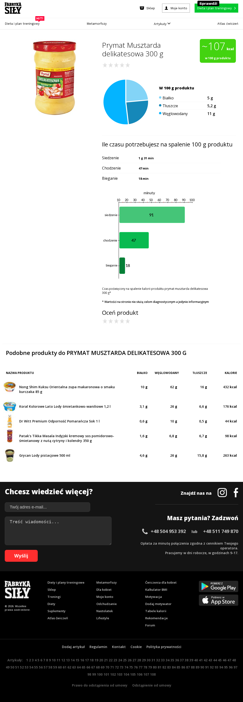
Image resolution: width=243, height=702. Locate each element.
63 (74, 667)
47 (229, 660)
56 (41, 667)
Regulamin (98, 646)
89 (197, 667)
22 (110, 660)
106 (139, 674)
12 (63, 660)
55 (36, 667)
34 (167, 660)
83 (169, 667)
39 (191, 660)
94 (221, 667)
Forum (150, 625)
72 (117, 667)
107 (146, 674)
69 (102, 667)
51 (17, 667)
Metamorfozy (97, 23)
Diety (51, 604)
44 (215, 660)
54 (31, 667)
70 (107, 667)
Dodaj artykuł (73, 646)
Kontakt (119, 646)
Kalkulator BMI (156, 589)
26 (129, 660)
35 (172, 660)
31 (153, 660)
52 (22, 667)
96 (231, 667)
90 (202, 667)
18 (91, 660)
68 (98, 667)
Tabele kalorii (155, 611)
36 (177, 660)
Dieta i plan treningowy (23, 22)
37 (182, 660)
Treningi (54, 597)
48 (234, 660)
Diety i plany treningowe (65, 582)
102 (113, 674)
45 (220, 660)
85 (178, 667)
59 (55, 667)
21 (106, 660)
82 (164, 667)
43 (210, 660)
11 (58, 660)
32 (158, 660)
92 (212, 667)
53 (26, 667)
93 (216, 667)
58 (50, 667)
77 (140, 667)
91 (207, 667)
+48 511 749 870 (220, 531)
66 (88, 667)
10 (54, 660)
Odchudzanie (106, 604)
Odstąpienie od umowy (151, 685)
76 (136, 667)
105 (133, 674)
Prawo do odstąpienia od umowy (99, 685)
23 (115, 660)
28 (139, 660)
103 (119, 674)
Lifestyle (102, 618)
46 (224, 660)
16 (82, 660)
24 (120, 660)
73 (121, 667)
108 (153, 674)
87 (188, 667)
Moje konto (104, 597)
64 (79, 667)
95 (226, 667)
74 (126, 667)
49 (7, 667)
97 (235, 667)
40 (196, 660)
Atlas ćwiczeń (227, 23)
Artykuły (161, 24)
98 (89, 674)
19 (96, 660)
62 (69, 667)
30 (148, 660)
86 (183, 667)
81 (159, 667)
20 (101, 660)
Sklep (51, 589)
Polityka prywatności (163, 646)
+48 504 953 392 (168, 531)
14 (73, 660)
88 (193, 667)
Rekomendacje (156, 618)
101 (106, 674)
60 (60, 667)
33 (163, 660)
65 (83, 667)
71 (112, 667)
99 (94, 674)
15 (77, 660)
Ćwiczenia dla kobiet (161, 582)
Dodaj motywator (158, 604)
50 (12, 667)
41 (201, 660)
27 (134, 660)
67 (93, 667)
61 (64, 667)
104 (126, 674)
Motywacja (153, 597)
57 (45, 667)
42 (205, 660)
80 (155, 667)
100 (100, 674)
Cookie (136, 646)
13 (68, 660)
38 (186, 660)
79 (150, 667)
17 (87, 660)
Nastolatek (104, 611)
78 (145, 667)
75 (131, 667)
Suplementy (56, 611)
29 (144, 660)
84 (174, 667)
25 (125, 660)
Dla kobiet (104, 589)
